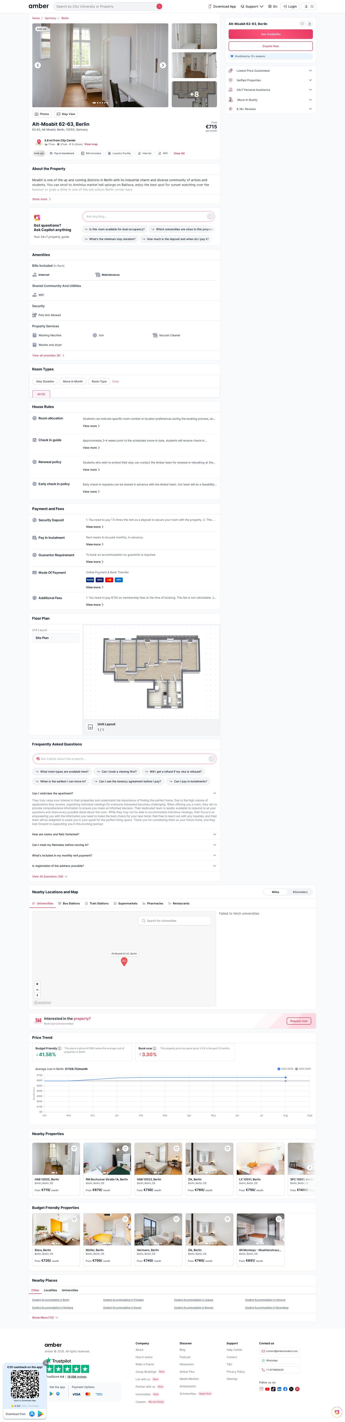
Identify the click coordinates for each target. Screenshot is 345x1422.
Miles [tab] (275, 892)
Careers (141, 1401)
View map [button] (91, 144)
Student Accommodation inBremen (193, 1307)
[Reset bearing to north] (37, 995)
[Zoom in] (37, 984)
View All (179, 153)
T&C (229, 1364)
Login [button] (292, 6)
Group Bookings (146, 1371)
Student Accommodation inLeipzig (193, 1299)
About (139, 1349)
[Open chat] (338, 1415)
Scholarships (188, 1393)
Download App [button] (224, 6)
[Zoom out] (37, 990)
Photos (44, 114)
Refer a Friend (145, 1364)
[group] (151, 672)
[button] (46, 1363)
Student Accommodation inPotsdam (123, 1299)
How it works (144, 1357)
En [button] (275, 6)
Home (36, 18)
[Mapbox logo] (42, 1002)
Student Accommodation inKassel (122, 1307)
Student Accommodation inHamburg (52, 1307)
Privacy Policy (236, 1371)
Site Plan (42, 638)
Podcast (185, 1357)
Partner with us (145, 1386)
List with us (143, 1379)
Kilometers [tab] (300, 892)
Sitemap (232, 1378)
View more (93, 526)
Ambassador (188, 1386)
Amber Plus (187, 1371)
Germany (51, 18)
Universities (143, 1394)
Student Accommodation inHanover (265, 1299)
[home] (39, 6)
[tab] (43, 903)
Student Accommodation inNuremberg (266, 1307)
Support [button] (252, 6)
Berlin (65, 18)
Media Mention (189, 1378)
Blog (182, 1349)
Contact (232, 1357)
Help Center (234, 1349)
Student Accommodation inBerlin (50, 1299)
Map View (68, 114)
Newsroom (187, 1364)
